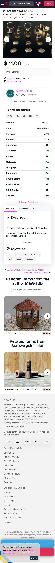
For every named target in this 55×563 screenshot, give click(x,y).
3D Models (9, 452)
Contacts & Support (16, 488)
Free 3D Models (11, 461)
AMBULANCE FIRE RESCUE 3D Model (25, 270)
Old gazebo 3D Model (14, 333)
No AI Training (14, 81)
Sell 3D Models (11, 469)
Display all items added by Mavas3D (27, 290)
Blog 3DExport (11, 478)
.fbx (31, 116)
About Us (9, 400)
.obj (17, 116)
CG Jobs (8, 482)
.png (9, 116)
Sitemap (31, 537)
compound (30, 259)
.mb (23, 116)
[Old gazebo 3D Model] (27, 313)
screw (16, 255)
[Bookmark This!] (47, 327)
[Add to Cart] (42, 327)
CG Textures (9, 465)
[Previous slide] (6, 39)
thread (19, 259)
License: (11, 78)
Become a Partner (12, 473)
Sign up (49, 3)
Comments (23, 208)
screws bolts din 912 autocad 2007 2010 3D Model (26, 389)
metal (25, 255)
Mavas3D (22, 91)
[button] (47, 316)
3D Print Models (11, 457)
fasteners (35, 255)
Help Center (9, 496)
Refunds (8, 522)
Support (7, 492)
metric (10, 259)
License (7, 505)
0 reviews (32, 95)
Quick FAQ (9, 501)
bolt (9, 255)
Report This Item (29, 202)
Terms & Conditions (12, 517)
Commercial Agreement (14, 509)
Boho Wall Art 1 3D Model (36, 272)
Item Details (10, 208)
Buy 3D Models (13, 448)
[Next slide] (48, 39)
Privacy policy (10, 513)
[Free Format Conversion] (37, 116)
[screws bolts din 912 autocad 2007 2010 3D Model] (27, 369)
